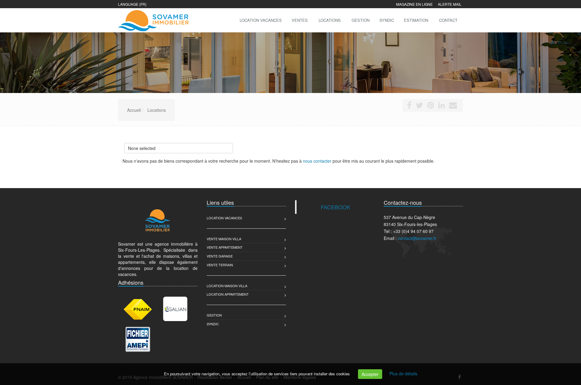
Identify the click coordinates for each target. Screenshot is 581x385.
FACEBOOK (335, 207)
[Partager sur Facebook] (409, 106)
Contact (448, 20)
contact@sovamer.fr (417, 238)
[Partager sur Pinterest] (430, 106)
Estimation (416, 20)
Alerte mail (449, 4)
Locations (330, 20)
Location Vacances (224, 217)
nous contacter (317, 161)
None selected (142, 148)
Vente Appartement (225, 247)
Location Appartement (228, 294)
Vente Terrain (220, 264)
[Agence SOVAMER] (152, 19)
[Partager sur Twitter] (419, 106)
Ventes (300, 20)
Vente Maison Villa (224, 238)
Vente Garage (220, 256)
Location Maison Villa (227, 285)
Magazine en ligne (414, 4)
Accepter (370, 374)
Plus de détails (403, 373)
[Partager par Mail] (453, 106)
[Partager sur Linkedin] (441, 106)
